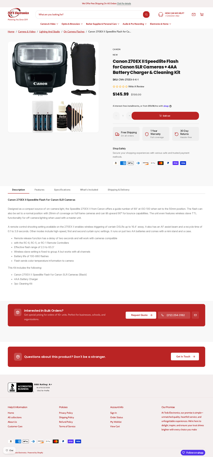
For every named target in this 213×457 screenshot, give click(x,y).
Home (11, 31)
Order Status (116, 417)
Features (39, 189)
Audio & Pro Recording (133, 23)
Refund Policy (66, 422)
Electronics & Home (159, 23)
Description (18, 189)
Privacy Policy (66, 412)
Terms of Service (67, 426)
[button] (202, 14)
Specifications (62, 189)
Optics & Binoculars (71, 23)
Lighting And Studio (49, 31)
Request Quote (139, 315)
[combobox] (93, 14)
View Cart (115, 426)
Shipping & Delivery (118, 189)
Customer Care (15, 426)
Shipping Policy (66, 417)
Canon (117, 49)
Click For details (124, 3)
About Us (12, 422)
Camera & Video (48, 23)
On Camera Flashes (74, 31)
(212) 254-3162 (176, 315)
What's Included (89, 189)
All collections (15, 417)
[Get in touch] (194, 14)
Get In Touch (183, 356)
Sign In (113, 412)
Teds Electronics (21, 453)
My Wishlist (115, 422)
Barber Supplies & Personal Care (101, 23)
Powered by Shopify (35, 453)
